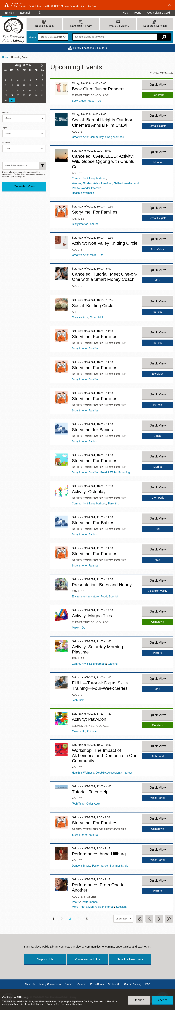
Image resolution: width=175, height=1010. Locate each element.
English (9, 12)
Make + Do (94, 100)
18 (18, 90)
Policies (69, 984)
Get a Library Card (158, 12)
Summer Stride (119, 865)
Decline (139, 1000)
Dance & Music (81, 865)
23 (6, 95)
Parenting (124, 472)
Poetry (76, 902)
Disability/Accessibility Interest (114, 772)
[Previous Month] (5, 66)
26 (24, 95)
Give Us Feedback (129, 959)
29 (42, 95)
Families (78, 218)
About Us (30, 984)
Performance (100, 865)
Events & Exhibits (118, 26)
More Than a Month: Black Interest (93, 907)
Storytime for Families (85, 224)
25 (18, 95)
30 (6, 100)
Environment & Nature (85, 596)
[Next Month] (43, 66)
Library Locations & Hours (88, 47)
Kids (125, 12)
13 (30, 85)
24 (12, 95)
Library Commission (50, 984)
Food (104, 596)
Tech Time (78, 700)
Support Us (45, 959)
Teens (137, 12)
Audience (6, 143)
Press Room (97, 984)
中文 (38, 12)
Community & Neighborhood (107, 137)
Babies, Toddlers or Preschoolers (99, 343)
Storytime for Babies (84, 441)
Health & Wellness (83, 193)
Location (6, 112)
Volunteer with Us (87, 959)
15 (42, 85)
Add (42, 166)
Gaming (113, 664)
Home (5, 57)
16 (6, 90)
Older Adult (96, 317)
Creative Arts (80, 137)
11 (18, 85)
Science (92, 731)
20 (30, 90)
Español (25, 12)
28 (36, 95)
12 (24, 85)
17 (12, 90)
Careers (81, 984)
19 (24, 90)
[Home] (13, 30)
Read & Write (108, 472)
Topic (4, 128)
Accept (162, 1000)
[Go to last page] (169, 919)
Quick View (157, 84)
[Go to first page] (139, 919)
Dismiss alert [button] (169, 5)
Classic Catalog (132, 984)
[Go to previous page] (149, 919)
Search (32, 37)
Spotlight (114, 596)
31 (12, 100)
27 (30, 95)
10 (12, 85)
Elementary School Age (90, 95)
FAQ (147, 984)
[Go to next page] (159, 919)
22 (42, 90)
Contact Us (114, 984)
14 (36, 85)
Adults (77, 131)
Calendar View (24, 186)
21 (36, 90)
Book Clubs (79, 100)
